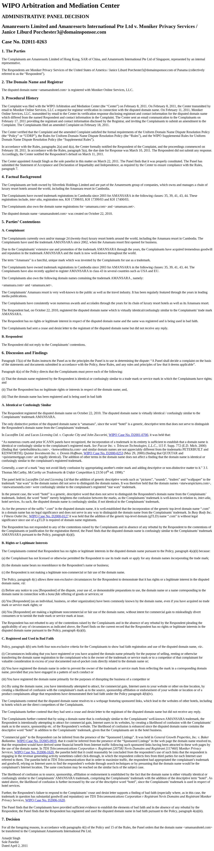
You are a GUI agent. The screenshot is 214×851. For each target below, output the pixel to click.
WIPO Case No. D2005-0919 (36, 741)
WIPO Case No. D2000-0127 (49, 516)
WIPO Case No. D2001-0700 (128, 435)
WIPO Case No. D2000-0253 (103, 453)
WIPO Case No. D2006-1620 (34, 752)
